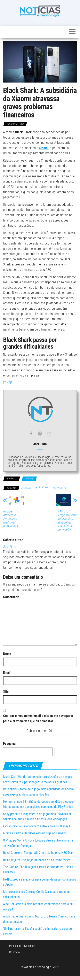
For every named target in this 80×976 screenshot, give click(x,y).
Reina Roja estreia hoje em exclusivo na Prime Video (37, 860)
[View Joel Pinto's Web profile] (40, 433)
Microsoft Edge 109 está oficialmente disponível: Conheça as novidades (67, 521)
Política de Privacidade (22, 945)
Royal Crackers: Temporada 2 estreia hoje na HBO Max (38, 853)
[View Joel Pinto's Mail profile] (49, 433)
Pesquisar (10, 744)
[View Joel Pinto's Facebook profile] (30, 433)
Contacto (14, 952)
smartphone (58, 488)
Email (6, 673)
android (26, 488)
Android (29, 478)
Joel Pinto (9, 547)
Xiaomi (43, 148)
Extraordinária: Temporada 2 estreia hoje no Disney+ (36, 826)
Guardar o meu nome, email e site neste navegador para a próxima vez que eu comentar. (38, 718)
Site (6, 692)
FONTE (7, 383)
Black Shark (40, 487)
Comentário (12, 597)
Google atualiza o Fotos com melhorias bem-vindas (10, 519)
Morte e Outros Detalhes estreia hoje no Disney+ (35, 833)
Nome (7, 654)
